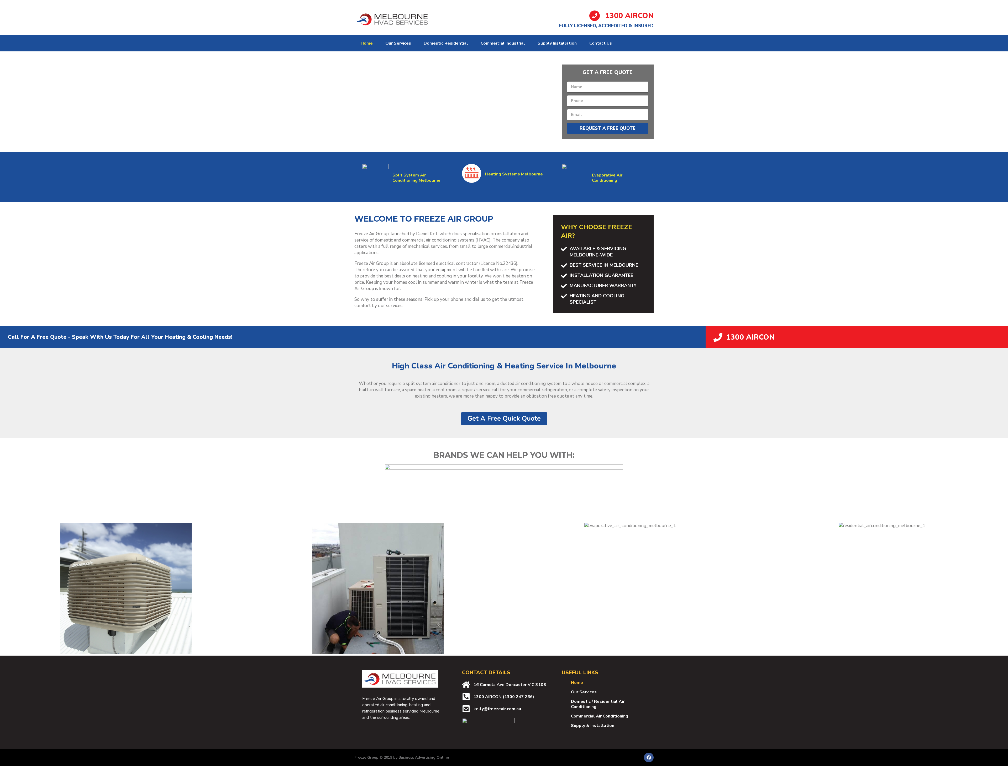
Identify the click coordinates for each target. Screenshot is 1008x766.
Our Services (398, 43)
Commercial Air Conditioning (599, 716)
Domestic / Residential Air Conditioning (597, 704)
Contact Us (600, 43)
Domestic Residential (446, 43)
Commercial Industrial (503, 43)
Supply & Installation (592, 725)
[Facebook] (649, 757)
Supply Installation (557, 43)
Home (367, 43)
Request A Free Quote (608, 128)
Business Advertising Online (423, 757)
